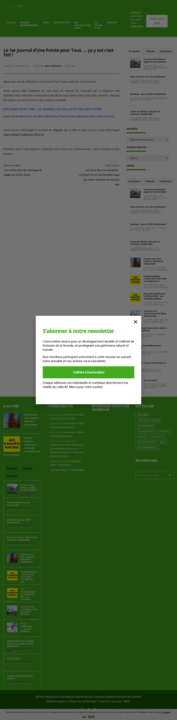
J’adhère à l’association (88, 372)
